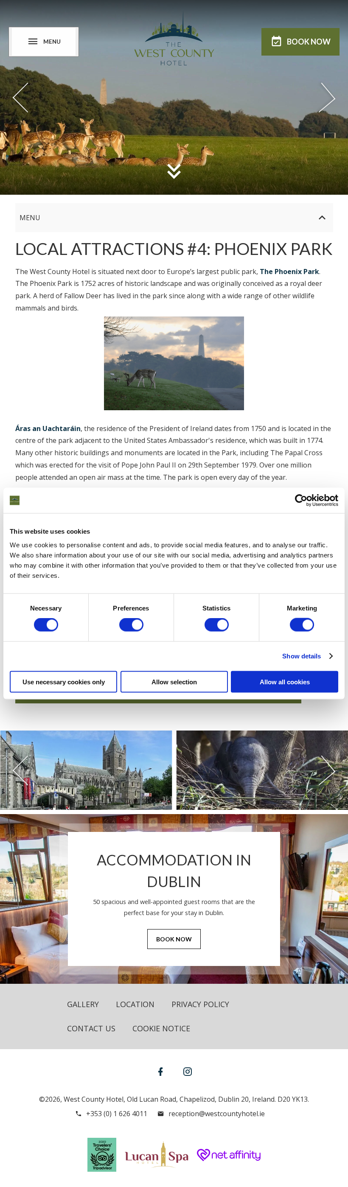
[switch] (131, 625)
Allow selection (174, 681)
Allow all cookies (285, 681)
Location (135, 1004)
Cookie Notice (161, 1028)
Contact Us (91, 1028)
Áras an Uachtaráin (48, 428)
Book (309, 41)
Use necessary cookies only (63, 681)
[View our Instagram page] (187, 1071)
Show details (301, 656)
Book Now (174, 939)
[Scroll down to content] (174, 171)
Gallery (83, 1004)
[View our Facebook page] (160, 1071)
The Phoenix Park (289, 271)
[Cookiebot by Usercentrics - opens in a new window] (301, 500)
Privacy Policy (200, 1004)
